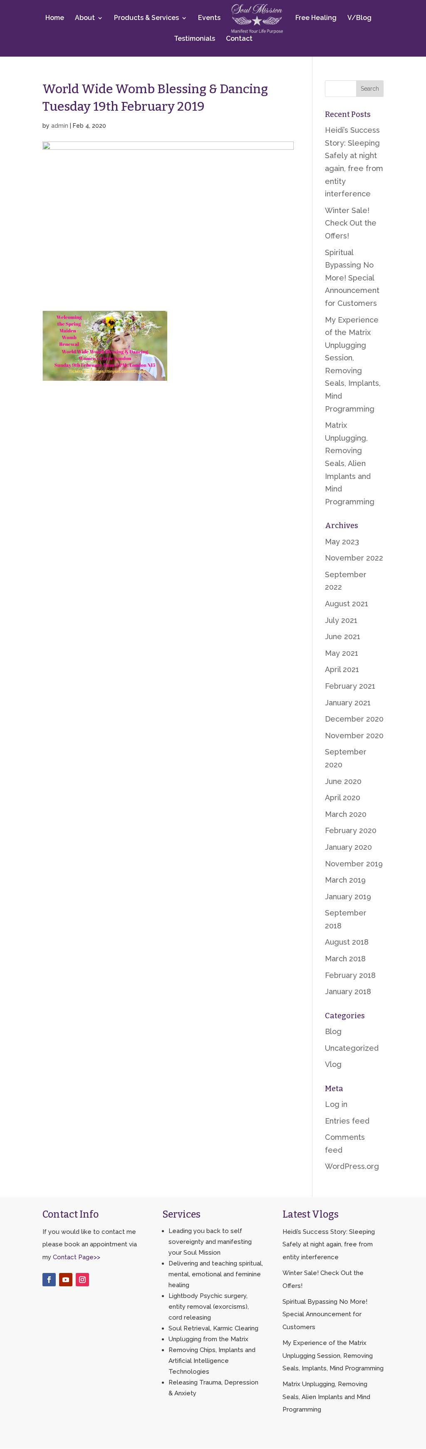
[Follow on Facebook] (49, 1279)
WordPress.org (352, 1166)
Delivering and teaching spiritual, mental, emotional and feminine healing (215, 1274)
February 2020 (350, 830)
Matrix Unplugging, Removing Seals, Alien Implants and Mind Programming (349, 463)
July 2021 (341, 620)
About (85, 18)
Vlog (333, 1064)
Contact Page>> (76, 1257)
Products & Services (146, 18)
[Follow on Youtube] (65, 1279)
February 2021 (350, 686)
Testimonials (194, 39)
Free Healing (316, 18)
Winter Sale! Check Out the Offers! (350, 223)
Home (54, 18)
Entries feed (347, 1121)
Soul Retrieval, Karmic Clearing (213, 1328)
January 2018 (348, 991)
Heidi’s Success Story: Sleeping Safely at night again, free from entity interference (328, 1244)
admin (59, 125)
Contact (239, 39)
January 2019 (348, 896)
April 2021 (342, 669)
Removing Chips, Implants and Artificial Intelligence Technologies (211, 1360)
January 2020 (348, 847)
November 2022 (354, 557)
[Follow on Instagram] (82, 1279)
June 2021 (342, 636)
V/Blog (359, 18)
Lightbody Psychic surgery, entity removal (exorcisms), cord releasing (208, 1306)
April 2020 (342, 797)
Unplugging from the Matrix (208, 1339)
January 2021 (348, 702)
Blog (333, 1031)
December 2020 (354, 719)
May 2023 (342, 541)
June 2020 (343, 781)
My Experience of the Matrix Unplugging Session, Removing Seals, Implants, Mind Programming (333, 1355)
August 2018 (347, 942)
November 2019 (354, 863)
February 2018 (350, 975)
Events (209, 18)
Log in (336, 1104)
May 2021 (341, 653)
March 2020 (346, 814)
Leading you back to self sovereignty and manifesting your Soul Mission (210, 1241)
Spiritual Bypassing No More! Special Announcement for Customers (352, 278)
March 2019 (345, 880)
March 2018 (345, 958)
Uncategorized (352, 1048)
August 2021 (346, 603)
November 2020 (354, 735)
